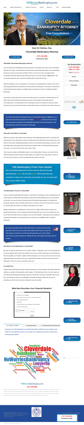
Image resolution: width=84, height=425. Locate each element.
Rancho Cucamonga (29, 393)
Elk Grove (54, 389)
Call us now (37, 119)
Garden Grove (13, 391)
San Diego (5, 395)
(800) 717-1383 (74, 69)
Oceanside (12, 393)
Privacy (15, 415)
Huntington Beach (27, 391)
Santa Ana (24, 395)
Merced (49, 391)
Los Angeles (45, 391)
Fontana (58, 389)
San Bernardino (56, 393)
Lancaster (36, 391)
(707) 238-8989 (42, 56)
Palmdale (23, 393)
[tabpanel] (32, 332)
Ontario (15, 393)
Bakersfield (39, 389)
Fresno (8, 391)
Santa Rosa (34, 395)
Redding (35, 393)
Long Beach (40, 391)
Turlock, (42, 395)
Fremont (5, 391)
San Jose (15, 395)
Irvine (33, 391)
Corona (50, 389)
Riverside (39, 393)
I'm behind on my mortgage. (23, 295)
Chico (43, 389)
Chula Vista (46, 389)
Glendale (18, 391)
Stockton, (39, 395)
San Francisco (10, 395)
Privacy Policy (65, 413)
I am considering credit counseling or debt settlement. (28, 304)
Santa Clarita (29, 395)
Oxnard (19, 393)
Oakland (8, 393)
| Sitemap (11, 416)
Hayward (22, 391)
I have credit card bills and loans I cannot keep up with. (29, 297)
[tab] (13, 325)
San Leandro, (19, 395)
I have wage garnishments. (22, 299)
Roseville (42, 393)
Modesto (53, 391)
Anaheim (34, 389)
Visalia (47, 395)
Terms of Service (73, 413)
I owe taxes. (19, 302)
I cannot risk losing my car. (22, 306)
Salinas (46, 393)
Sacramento (50, 393)
